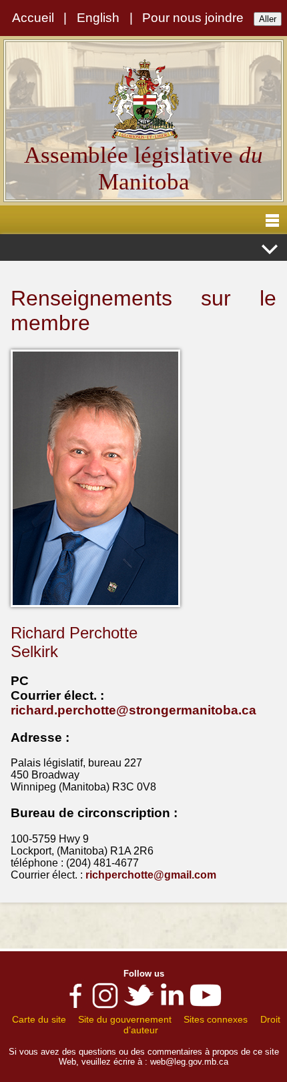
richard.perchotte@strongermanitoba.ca (133, 710)
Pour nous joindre (193, 18)
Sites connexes (216, 1019)
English (98, 18)
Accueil (33, 18)
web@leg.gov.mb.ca (189, 1062)
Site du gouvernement (125, 1019)
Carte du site (39, 1019)
